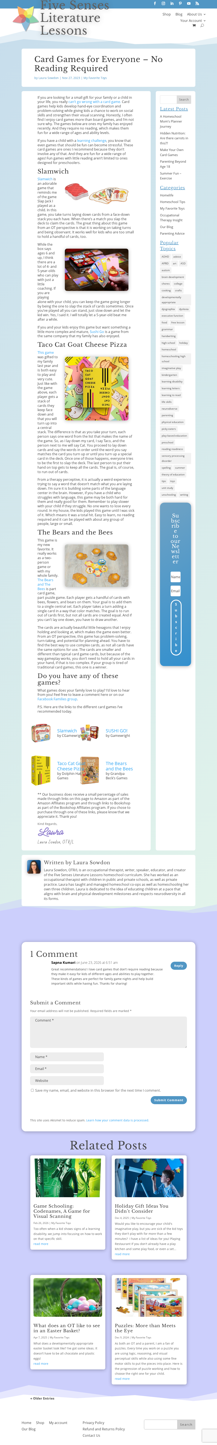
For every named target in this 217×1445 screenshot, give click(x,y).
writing (184, 494)
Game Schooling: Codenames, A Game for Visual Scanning (61, 1211)
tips (164, 481)
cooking (166, 290)
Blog (178, 15)
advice (177, 256)
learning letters (171, 388)
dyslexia (184, 309)
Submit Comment (168, 1100)
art (174, 263)
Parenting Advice (172, 233)
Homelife (166, 195)
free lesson (177, 322)
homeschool (169, 349)
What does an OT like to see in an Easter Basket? (66, 1328)
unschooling (169, 494)
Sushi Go (97, 331)
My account (58, 1423)
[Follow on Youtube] (188, 3)
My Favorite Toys (95, 78)
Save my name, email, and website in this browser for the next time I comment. (98, 1090)
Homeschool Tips (172, 202)
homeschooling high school (173, 358)
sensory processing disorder (173, 458)
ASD (183, 263)
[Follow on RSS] (197, 3)
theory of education (173, 474)
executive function (172, 315)
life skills (167, 402)
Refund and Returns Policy (104, 1429)
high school (168, 343)
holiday (183, 343)
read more (40, 1244)
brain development (173, 277)
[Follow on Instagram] (163, 3)
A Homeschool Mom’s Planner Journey (171, 121)
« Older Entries (42, 1398)
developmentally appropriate (171, 299)
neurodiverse (169, 408)
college (178, 283)
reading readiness (172, 449)
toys (172, 481)
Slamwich (45, 179)
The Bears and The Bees (45, 584)
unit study (167, 488)
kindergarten (169, 375)
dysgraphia (168, 309)
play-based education (174, 435)
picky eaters (169, 429)
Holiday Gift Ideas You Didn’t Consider (141, 1209)
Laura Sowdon (49, 78)
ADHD (165, 256)
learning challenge (91, 140)
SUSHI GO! (117, 731)
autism (166, 270)
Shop (167, 15)
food (164, 322)
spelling (166, 467)
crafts (178, 290)
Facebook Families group (57, 699)
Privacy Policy (93, 1423)
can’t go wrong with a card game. (94, 101)
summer (180, 467)
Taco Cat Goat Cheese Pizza (71, 766)
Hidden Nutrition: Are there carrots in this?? (174, 138)
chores (166, 283)
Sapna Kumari (63, 962)
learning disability (172, 381)
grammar (167, 329)
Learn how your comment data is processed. (117, 1120)
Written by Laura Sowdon (77, 863)
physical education (173, 422)
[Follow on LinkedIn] (171, 3)
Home (26, 1423)
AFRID (165, 263)
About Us (194, 15)
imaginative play (171, 368)
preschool (167, 442)
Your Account (191, 21)
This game (46, 352)
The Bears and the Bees (119, 766)
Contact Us (91, 1436)
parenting (167, 415)
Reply (178, 966)
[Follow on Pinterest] (180, 3)
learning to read (171, 395)
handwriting (169, 336)
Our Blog (166, 227)
